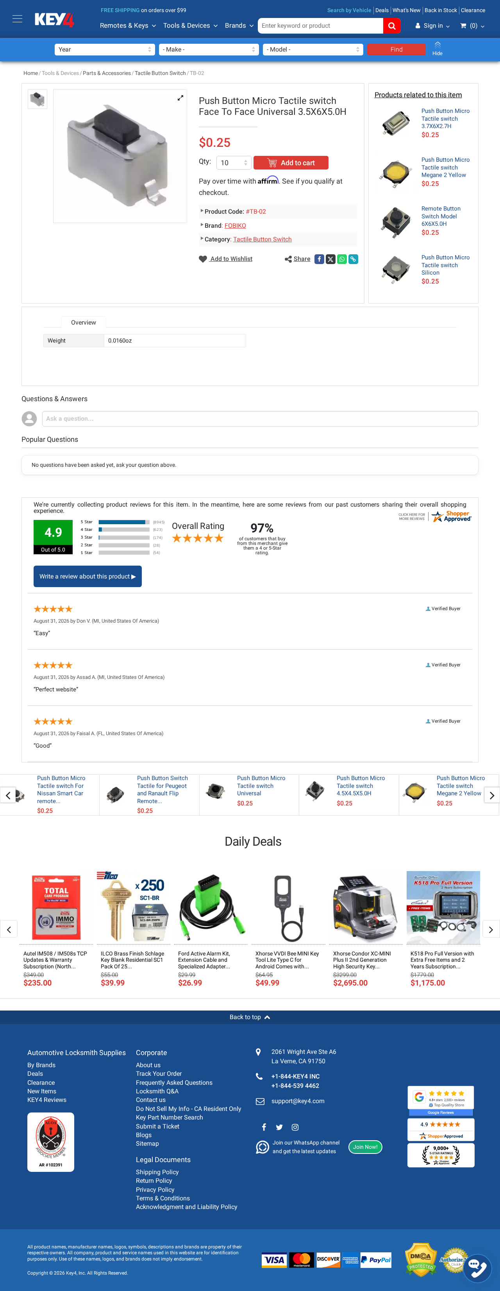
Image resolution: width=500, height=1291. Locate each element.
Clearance (473, 10)
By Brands (41, 1065)
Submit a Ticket (157, 1126)
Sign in (433, 25)
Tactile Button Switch (160, 73)
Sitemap (147, 1143)
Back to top (245, 1017)
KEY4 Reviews (46, 1100)
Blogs (144, 1135)
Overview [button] (83, 322)
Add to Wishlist (230, 258)
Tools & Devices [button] (186, 25)
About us (148, 1065)
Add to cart (298, 163)
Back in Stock (441, 10)
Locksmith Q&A (157, 1091)
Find (397, 49)
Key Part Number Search (169, 1117)
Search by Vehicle (349, 10)
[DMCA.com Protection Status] (415, 1260)
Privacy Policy (155, 1189)
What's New (407, 10)
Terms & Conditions (163, 1198)
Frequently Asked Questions (174, 1082)
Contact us (151, 1100)
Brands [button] (235, 25)
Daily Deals (253, 841)
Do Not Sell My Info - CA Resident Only (188, 1108)
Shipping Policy (157, 1172)
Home (30, 73)
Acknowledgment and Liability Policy (187, 1207)
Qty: (205, 161)
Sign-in (400, 63)
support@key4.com (298, 1101)
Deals (382, 10)
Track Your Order (159, 1073)
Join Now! (365, 1147)
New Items (41, 1091)
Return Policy (154, 1180)
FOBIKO (235, 225)
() (474, 25)
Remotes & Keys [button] (124, 25)
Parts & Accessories (107, 73)
